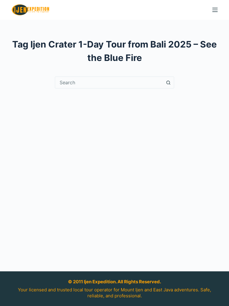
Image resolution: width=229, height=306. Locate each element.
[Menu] (215, 10)
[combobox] (109, 82)
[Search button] (168, 82)
